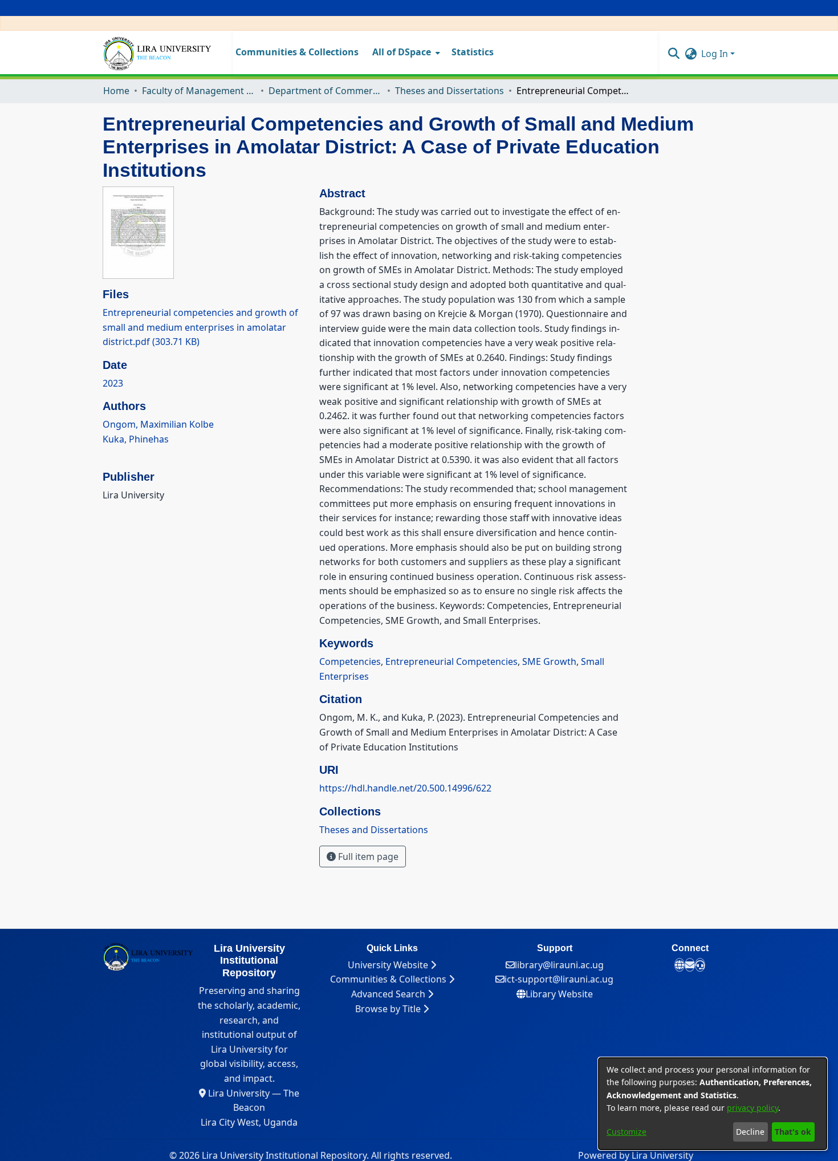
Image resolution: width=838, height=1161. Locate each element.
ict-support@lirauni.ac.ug (559, 979)
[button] (673, 53)
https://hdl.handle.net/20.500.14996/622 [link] (405, 788)
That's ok (793, 1131)
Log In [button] (715, 53)
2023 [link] (113, 383)
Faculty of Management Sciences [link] (199, 90)
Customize (626, 1131)
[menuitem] (405, 52)
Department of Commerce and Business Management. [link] (326, 90)
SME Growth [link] (549, 661)
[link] (200, 327)
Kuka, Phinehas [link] (136, 439)
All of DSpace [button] (401, 52)
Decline (750, 1131)
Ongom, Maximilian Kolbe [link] (158, 424)
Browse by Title (389, 1008)
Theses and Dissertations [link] (449, 90)
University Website (389, 965)
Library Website (559, 994)
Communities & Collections (389, 979)
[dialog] (713, 1104)
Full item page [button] (367, 856)
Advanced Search (389, 994)
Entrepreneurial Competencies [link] (451, 661)
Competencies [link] (350, 661)
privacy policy (752, 1107)
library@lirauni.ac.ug (559, 965)
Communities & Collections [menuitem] (297, 52)
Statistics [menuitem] (472, 52)
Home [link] (116, 90)
